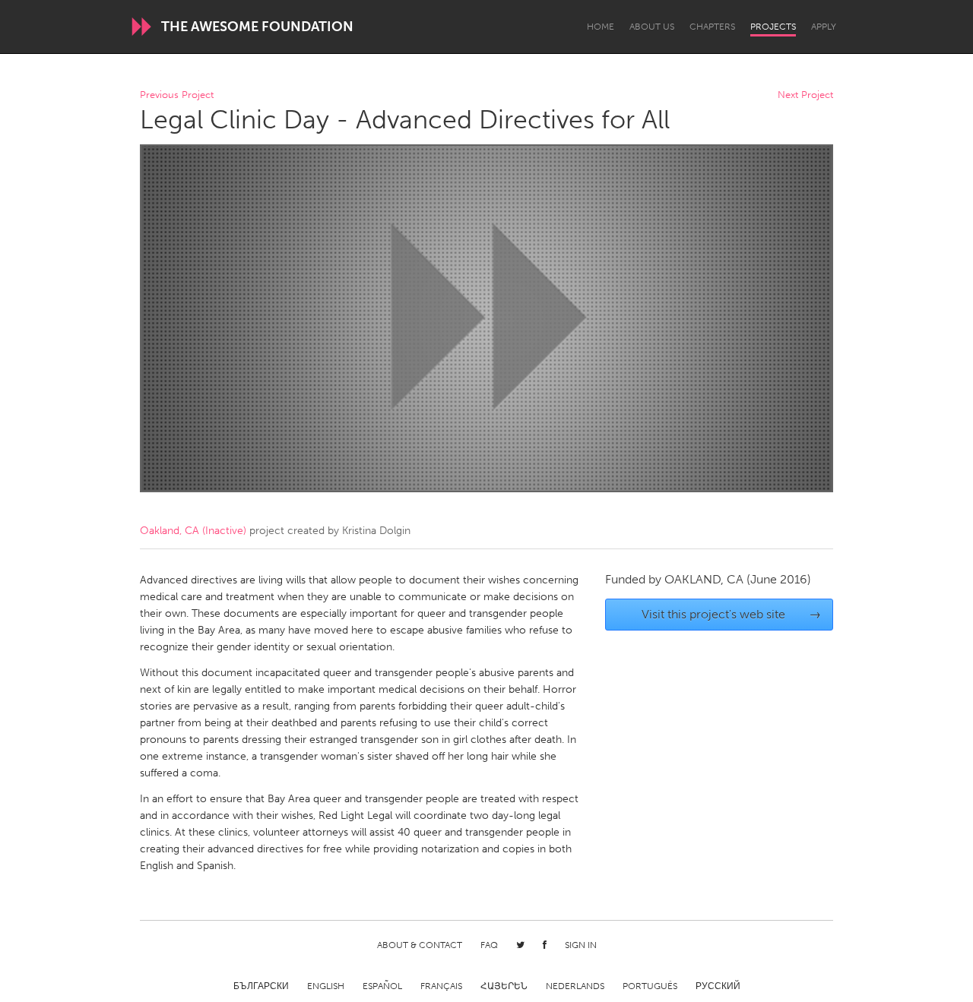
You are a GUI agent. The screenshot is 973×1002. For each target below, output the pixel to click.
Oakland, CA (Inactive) (193, 530)
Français (441, 986)
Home (600, 26)
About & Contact (419, 945)
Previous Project (177, 95)
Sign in (581, 945)
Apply (823, 26)
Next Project (805, 95)
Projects (773, 26)
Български (261, 986)
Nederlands (575, 986)
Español (382, 986)
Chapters (712, 26)
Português (650, 986)
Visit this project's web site (732, 614)
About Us (651, 26)
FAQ (489, 945)
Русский (718, 986)
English (325, 986)
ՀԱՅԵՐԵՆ (504, 986)
